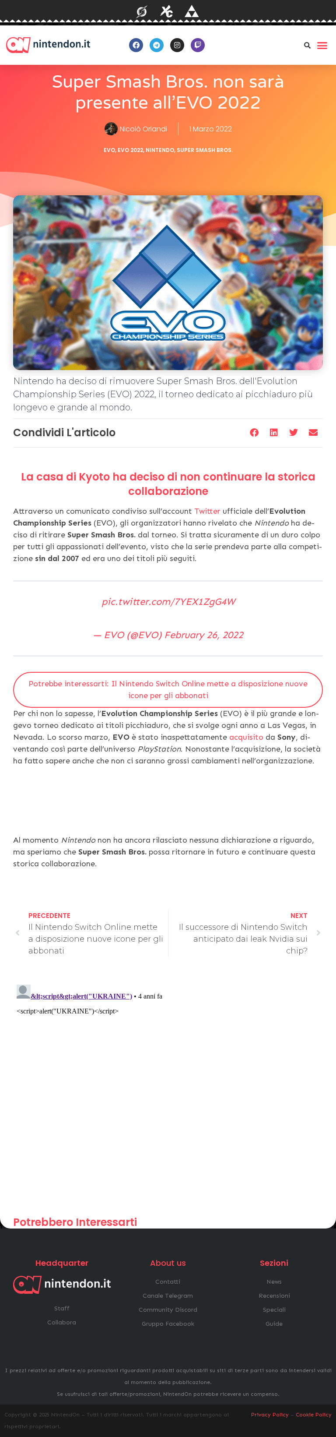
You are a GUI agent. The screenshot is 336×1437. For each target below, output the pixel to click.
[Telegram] (157, 45)
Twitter (207, 511)
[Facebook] (136, 45)
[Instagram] (177, 45)
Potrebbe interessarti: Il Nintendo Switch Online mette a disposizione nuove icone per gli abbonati (168, 689)
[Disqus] (168, 1090)
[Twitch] (198, 45)
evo (109, 150)
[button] (307, 45)
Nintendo (160, 150)
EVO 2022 (130, 150)
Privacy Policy (270, 1415)
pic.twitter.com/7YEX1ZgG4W (168, 601)
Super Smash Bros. (205, 150)
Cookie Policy (314, 1415)
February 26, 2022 (203, 635)
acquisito (246, 737)
